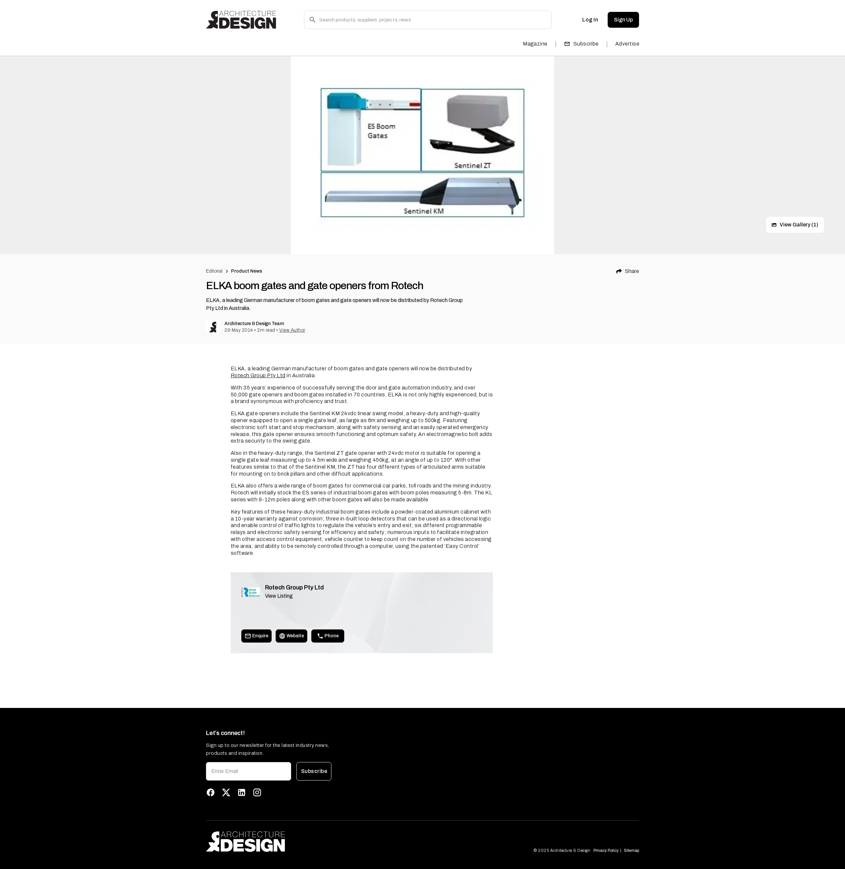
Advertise (627, 44)
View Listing (279, 596)
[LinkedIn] (241, 792)
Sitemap (631, 850)
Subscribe (586, 44)
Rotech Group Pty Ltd (258, 375)
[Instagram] (257, 792)
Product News (246, 271)
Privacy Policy (606, 850)
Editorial (214, 271)
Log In (590, 19)
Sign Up (623, 19)
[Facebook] (210, 792)
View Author (292, 330)
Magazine (535, 44)
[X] (226, 792)
